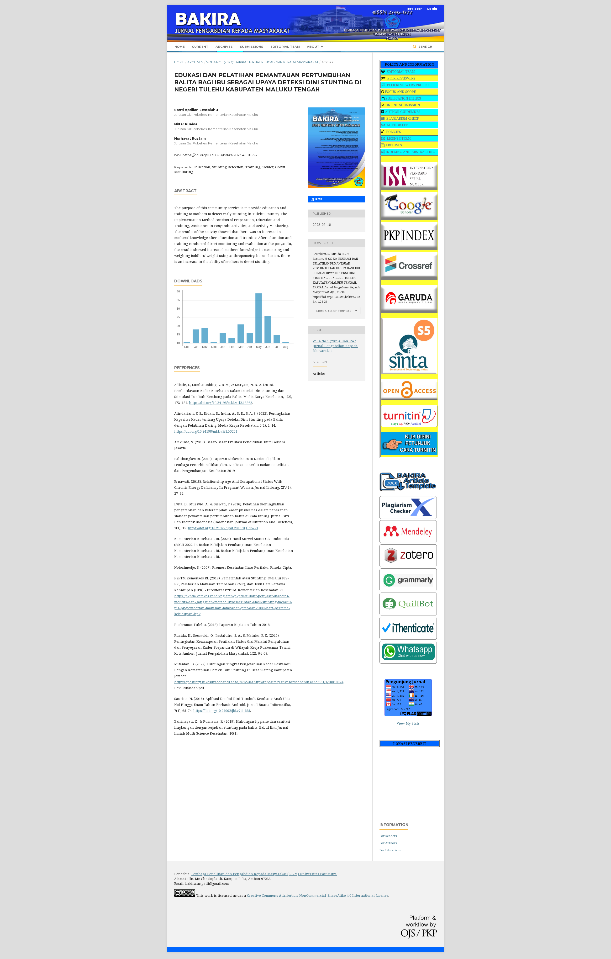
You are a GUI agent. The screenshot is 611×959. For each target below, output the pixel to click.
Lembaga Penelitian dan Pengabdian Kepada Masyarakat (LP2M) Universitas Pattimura (264, 874)
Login (432, 9)
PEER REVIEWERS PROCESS (408, 85)
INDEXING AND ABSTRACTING (410, 151)
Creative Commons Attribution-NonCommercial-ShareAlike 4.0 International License (317, 895)
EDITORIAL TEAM (401, 71)
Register (414, 9)
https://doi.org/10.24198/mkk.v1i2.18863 (220, 402)
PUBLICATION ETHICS (403, 98)
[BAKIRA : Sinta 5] (409, 373)
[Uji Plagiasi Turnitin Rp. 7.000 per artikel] (409, 426)
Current (200, 46)
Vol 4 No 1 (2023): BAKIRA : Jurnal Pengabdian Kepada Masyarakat (262, 62)
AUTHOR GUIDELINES (402, 111)
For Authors (388, 843)
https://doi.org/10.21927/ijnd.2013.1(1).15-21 (223, 528)
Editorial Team (285, 46)
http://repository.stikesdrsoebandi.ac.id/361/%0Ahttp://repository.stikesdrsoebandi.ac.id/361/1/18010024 (258, 682)
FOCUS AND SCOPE (400, 91)
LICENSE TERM (399, 138)
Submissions (251, 46)
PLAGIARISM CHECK (402, 118)
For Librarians (390, 850)
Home (179, 46)
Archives (224, 46)
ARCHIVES (393, 145)
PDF (318, 199)
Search (424, 46)
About (313, 46)
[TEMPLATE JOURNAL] (408, 489)
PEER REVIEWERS (401, 78)
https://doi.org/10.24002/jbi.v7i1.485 (221, 710)
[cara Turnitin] (409, 453)
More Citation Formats (333, 311)
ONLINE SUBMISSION (402, 105)
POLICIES (393, 131)
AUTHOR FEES (398, 125)
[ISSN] (409, 189)
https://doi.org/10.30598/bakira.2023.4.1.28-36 (220, 155)
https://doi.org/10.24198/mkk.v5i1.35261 (205, 431)
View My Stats (408, 723)
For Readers (388, 836)
